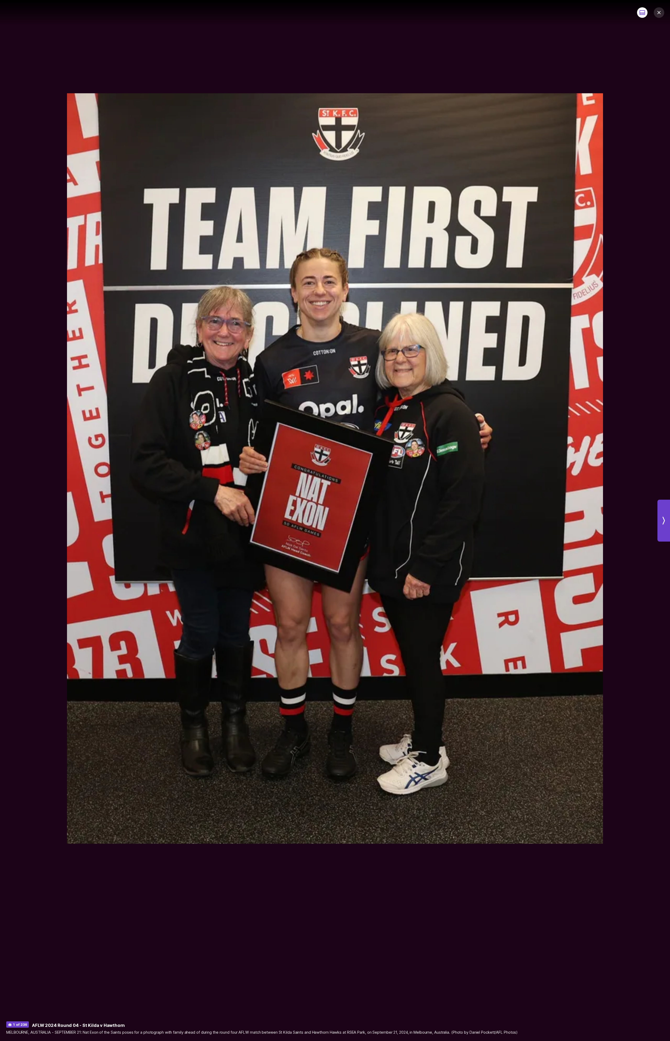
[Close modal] (659, 12)
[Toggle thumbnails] (642, 12)
